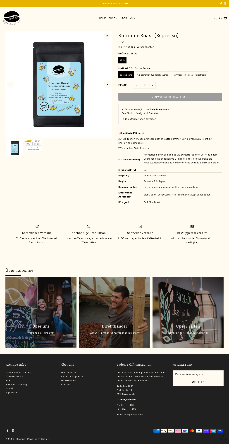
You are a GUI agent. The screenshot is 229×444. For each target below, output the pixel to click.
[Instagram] (225, 3)
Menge (122, 85)
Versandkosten (145, 46)
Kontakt (10, 388)
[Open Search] (215, 18)
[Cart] (225, 18)
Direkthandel (68, 380)
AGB (7, 380)
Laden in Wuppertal (72, 376)
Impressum (11, 392)
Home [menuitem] (102, 18)
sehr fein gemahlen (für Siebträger (190, 75)
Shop (112, 18)
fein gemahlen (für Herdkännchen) (153, 75)
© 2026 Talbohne (15, 438)
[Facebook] (221, 3)
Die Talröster (68, 372)
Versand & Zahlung (16, 384)
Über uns (126, 18)
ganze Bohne (126, 75)
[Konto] (220, 18)
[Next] (107, 84)
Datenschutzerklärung (18, 372)
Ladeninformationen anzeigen (139, 118)
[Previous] (10, 84)
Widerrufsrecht (14, 376)
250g (122, 60)
